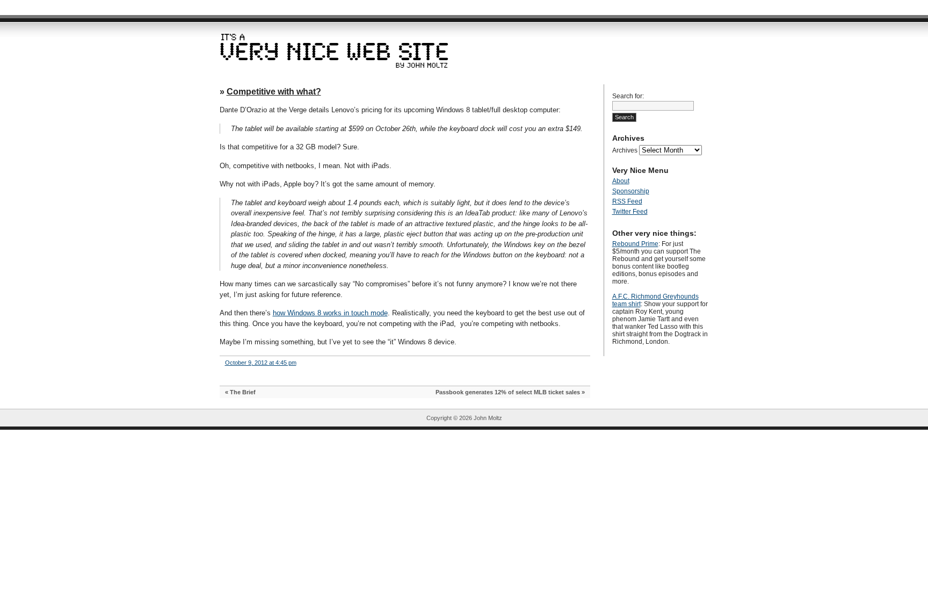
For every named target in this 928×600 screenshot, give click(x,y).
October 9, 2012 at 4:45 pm (260, 362)
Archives (624, 150)
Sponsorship (630, 191)
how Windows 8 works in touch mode (330, 313)
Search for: (628, 96)
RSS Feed (627, 201)
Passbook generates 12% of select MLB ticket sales (508, 392)
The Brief (243, 392)
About (620, 181)
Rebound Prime (635, 244)
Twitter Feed (630, 211)
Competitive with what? (274, 91)
